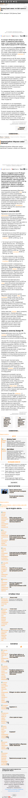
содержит (3, 335)
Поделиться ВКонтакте (1, 1)
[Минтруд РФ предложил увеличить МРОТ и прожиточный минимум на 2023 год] (4, 584)
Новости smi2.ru (4, 434)
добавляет (18, 393)
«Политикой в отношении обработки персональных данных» (14, 790)
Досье (14, 436)
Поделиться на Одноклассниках (6, 1)
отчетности (5, 238)
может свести (13, 385)
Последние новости (14, 462)
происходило (4, 215)
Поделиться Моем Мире (3, 1)
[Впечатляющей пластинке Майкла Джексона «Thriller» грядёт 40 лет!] (4, 634)
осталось (10, 368)
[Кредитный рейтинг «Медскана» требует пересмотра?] (4, 744)
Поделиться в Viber (11, 1)
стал (20, 192)
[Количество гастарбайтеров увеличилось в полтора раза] (4, 601)
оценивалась (19, 205)
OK (14, 795)
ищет (18, 295)
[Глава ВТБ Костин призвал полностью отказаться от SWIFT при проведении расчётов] (4, 569)
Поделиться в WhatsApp (8, 1)
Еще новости (14, 482)
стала (2, 283)
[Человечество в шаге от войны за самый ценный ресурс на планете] (4, 717)
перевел (14, 268)
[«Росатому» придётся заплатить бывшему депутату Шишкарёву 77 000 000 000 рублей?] (4, 758)
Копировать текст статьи (16, 1)
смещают (14, 311)
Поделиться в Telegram (13, 1)
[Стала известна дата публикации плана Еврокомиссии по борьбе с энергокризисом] (4, 553)
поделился (21, 54)
